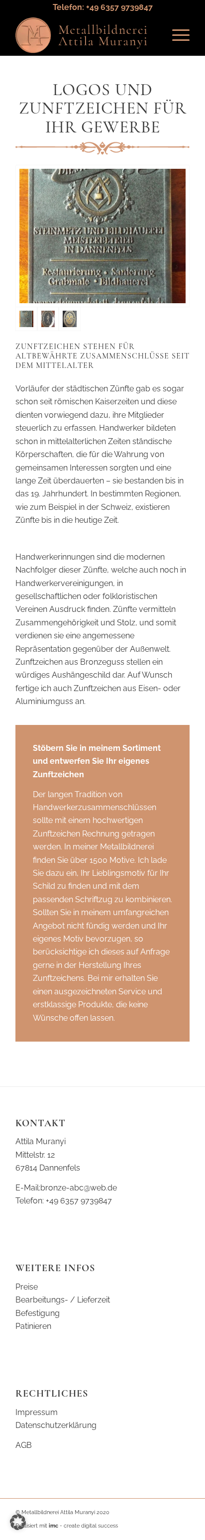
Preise (26, 1287)
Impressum (36, 1412)
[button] (18, 1522)
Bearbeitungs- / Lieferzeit (62, 1299)
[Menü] (176, 35)
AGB (23, 1445)
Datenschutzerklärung (56, 1425)
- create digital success (83, 1526)
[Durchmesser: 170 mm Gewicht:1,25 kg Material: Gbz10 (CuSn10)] (48, 319)
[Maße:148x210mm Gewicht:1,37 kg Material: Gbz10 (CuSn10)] (102, 236)
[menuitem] (176, 35)
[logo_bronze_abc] (85, 35)
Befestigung (37, 1313)
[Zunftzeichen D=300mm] (70, 319)
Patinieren (33, 1326)
